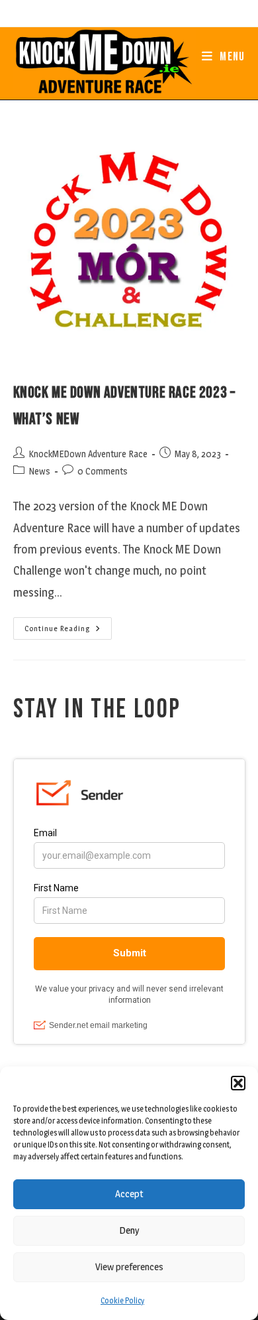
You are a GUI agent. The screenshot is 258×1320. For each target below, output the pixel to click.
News (39, 471)
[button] (238, 1083)
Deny (129, 1230)
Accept (129, 1193)
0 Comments (102, 471)
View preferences (129, 1266)
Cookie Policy (122, 1300)
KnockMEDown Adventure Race (88, 453)
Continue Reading (68, 631)
